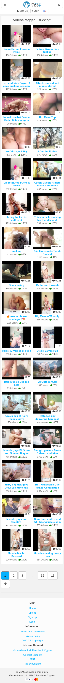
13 (53, 575)
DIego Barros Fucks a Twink (17, 184)
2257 (32, 659)
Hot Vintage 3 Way (17, 151)
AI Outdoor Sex (47, 381)
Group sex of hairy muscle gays (16, 417)
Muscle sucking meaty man (47, 555)
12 (42, 575)
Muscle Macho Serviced (16, 555)
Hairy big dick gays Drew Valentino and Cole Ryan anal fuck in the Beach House (16, 489)
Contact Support (32, 654)
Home (32, 608)
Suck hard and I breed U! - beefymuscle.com (47, 520)
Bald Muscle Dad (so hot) (16, 383)
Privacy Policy (32, 636)
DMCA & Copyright (32, 640)
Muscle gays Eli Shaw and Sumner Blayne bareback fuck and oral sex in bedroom (17, 455)
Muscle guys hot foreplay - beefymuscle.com (16, 522)
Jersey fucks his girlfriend (16, 218)
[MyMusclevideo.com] (32, 4)
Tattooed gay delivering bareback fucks (47, 418)
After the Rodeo (47, 151)
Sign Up (23, 11)
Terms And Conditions (32, 631)
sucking (17, 251)
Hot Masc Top (47, 117)
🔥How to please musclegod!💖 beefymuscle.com (16, 319)
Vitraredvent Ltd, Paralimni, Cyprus (32, 650)
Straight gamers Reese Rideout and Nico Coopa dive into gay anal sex (47, 455)
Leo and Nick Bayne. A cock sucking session (16, 84)
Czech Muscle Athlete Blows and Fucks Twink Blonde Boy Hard (47, 185)
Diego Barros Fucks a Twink (17, 50)
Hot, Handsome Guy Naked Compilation (47, 486)
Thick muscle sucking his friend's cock (47, 218)
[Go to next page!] (5, 584)
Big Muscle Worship (47, 316)
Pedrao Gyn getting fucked (47, 50)
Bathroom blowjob (47, 285)
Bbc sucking (16, 285)
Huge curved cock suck (16, 350)
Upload (32, 612)
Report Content (32, 663)
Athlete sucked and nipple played (47, 84)
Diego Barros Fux (47, 350)
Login (36, 11)
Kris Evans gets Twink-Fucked (47, 252)
